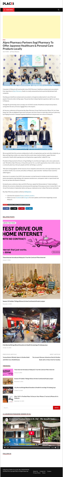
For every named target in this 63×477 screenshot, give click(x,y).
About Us (35, 471)
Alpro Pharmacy (17, 91)
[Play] (5, 447)
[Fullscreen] (58, 447)
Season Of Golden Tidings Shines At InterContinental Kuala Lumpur (24, 301)
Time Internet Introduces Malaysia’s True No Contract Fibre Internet (24, 257)
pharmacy (21, 204)
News (4, 39)
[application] (31, 433)
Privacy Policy (36, 473)
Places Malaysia (15, 51)
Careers (49, 471)
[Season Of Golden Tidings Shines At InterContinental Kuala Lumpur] (31, 282)
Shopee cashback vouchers (27, 195)
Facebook (18, 197)
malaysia (10, 204)
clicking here (27, 191)
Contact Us (42, 471)
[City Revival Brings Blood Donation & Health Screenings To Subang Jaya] (31, 325)
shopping (27, 204)
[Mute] (55, 447)
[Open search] (58, 10)
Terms (43, 473)
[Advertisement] (31, 27)
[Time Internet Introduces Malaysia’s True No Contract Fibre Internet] (31, 238)
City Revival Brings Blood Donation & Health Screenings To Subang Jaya (25, 345)
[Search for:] (31, 408)
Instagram (26, 197)
